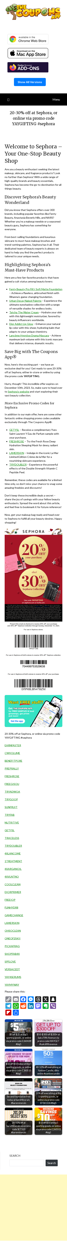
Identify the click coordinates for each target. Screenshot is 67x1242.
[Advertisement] (33, 1208)
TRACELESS (12, 838)
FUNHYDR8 (11, 907)
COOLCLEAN (12, 884)
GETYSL (14, 429)
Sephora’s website (18, 391)
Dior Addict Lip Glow (21, 323)
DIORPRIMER (13, 892)
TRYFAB (10, 814)
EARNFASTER (13, 745)
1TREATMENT (13, 861)
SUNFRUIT (11, 807)
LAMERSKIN (16, 453)
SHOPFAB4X (12, 953)
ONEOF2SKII (12, 938)
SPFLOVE (10, 961)
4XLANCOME (13, 853)
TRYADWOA (12, 791)
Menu (56, 99)
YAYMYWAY (12, 984)
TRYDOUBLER (18, 464)
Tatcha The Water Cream (24, 312)
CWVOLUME (12, 753)
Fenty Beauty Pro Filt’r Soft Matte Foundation (35, 289)
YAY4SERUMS (13, 977)
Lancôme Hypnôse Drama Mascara (29, 335)
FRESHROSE (16, 441)
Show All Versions (30, 82)
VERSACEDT (12, 969)
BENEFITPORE (13, 760)
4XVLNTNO (12, 876)
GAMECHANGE (14, 915)
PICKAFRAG (12, 946)
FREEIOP (10, 899)
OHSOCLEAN (13, 930)
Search (14, 1155)
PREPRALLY (12, 768)
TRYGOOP (11, 799)
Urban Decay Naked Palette (25, 300)
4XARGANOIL (13, 868)
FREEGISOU (12, 783)
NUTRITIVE (12, 822)
